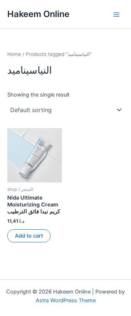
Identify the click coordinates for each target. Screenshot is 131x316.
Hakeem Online (38, 14)
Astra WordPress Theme (66, 300)
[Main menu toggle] (116, 14)
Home (14, 54)
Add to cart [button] (29, 236)
